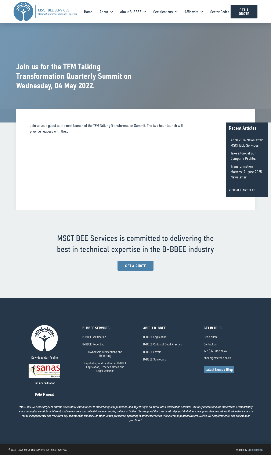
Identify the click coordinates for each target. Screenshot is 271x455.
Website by (249, 449)
